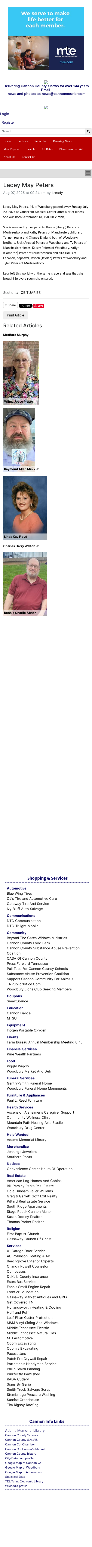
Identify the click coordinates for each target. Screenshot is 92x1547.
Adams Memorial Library (26, 1140)
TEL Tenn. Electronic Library (24, 1481)
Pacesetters (16, 1353)
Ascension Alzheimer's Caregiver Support (40, 1112)
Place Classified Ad (71, 149)
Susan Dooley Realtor (24, 1217)
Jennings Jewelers (22, 1152)
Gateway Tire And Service (28, 903)
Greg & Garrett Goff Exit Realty (32, 1196)
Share (11, 305)
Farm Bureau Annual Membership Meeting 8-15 (45, 1042)
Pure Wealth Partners (24, 1054)
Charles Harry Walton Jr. (21, 546)
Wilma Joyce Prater (18, 401)
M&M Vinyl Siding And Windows (32, 1323)
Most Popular (11, 149)
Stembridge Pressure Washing (31, 1394)
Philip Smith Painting (23, 1369)
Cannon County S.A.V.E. (21, 1439)
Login (4, 114)
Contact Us (28, 157)
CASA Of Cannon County (27, 958)
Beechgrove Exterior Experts (30, 1261)
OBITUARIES (31, 292)
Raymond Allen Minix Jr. (22, 469)
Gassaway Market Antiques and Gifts (37, 1297)
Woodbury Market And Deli (29, 1071)
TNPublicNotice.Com (24, 984)
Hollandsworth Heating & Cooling (34, 1307)
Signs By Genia (19, 1384)
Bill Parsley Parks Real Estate (30, 1186)
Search (31, 149)
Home (7, 141)
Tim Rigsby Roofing (23, 1405)
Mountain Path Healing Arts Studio (35, 1122)
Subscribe (40, 141)
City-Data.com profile (19, 1458)
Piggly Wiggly (18, 1066)
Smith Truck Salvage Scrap (28, 1389)
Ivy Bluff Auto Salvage (25, 909)
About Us (9, 157)
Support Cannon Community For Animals (40, 979)
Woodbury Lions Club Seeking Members (39, 989)
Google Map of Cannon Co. (23, 1462)
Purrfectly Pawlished (23, 1374)
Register (8, 122)
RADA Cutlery (18, 1379)
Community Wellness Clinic (28, 1117)
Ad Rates (47, 149)
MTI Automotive (20, 1338)
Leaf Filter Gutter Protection (29, 1317)
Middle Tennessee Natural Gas (31, 1333)
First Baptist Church (23, 1234)
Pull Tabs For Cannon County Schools (37, 968)
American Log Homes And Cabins (34, 1181)
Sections (23, 141)
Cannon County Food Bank (28, 943)
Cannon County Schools (21, 1435)
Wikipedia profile (16, 1486)
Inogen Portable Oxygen (26, 1030)
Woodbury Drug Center (26, 1128)
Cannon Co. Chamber (20, 1444)
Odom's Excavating (22, 1348)
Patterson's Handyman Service (31, 1364)
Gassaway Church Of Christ (29, 1239)
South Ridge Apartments (27, 1206)
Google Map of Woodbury (22, 1467)
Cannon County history (20, 1453)
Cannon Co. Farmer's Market (25, 1449)
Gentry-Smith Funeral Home (29, 1083)
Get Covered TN (20, 1302)
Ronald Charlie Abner (20, 613)
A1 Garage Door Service (26, 1251)
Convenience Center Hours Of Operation (40, 1169)
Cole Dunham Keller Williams (30, 1191)
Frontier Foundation (23, 1292)
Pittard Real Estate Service (28, 1201)
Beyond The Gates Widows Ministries (37, 938)
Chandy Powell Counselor (28, 1266)
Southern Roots (19, 1157)
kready (57, 193)
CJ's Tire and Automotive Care (32, 898)
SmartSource (17, 1001)
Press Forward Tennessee (27, 963)
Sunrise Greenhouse (23, 1400)
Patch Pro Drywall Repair (27, 1358)
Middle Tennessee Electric (28, 1328)
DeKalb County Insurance (27, 1276)
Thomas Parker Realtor (25, 1222)
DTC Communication (24, 921)
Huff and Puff (18, 1312)
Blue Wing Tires (19, 893)
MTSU (12, 1018)
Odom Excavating (21, 1343)
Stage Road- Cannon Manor (29, 1211)
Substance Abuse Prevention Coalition (38, 974)
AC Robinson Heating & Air (28, 1256)
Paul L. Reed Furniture (24, 1100)
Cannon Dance (19, 1013)
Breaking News (62, 141)
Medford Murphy (15, 335)
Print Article (15, 315)
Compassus (16, 1271)
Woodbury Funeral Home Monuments (37, 1088)
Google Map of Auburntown (23, 1472)
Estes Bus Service (21, 1282)
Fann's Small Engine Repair (28, 1287)
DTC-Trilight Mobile (23, 926)
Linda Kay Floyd (15, 536)
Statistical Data (15, 1476)
